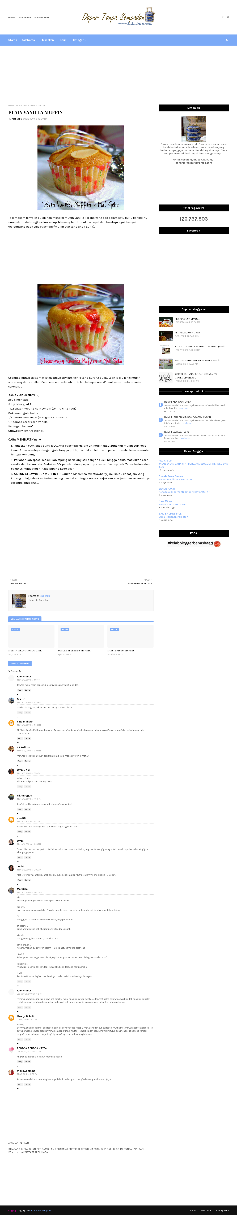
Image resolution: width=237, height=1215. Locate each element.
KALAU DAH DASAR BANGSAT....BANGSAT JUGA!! (200, 346)
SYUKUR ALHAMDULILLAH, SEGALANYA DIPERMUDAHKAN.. (196, 376)
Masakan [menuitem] (48, 40)
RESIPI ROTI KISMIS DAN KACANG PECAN (187, 417)
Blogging (12, 1210)
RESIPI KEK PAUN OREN (187, 332)
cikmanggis (24, 795)
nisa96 (21, 818)
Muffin (19, 105)
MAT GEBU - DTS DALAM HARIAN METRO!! (197, 360)
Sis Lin (21, 699)
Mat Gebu (17, 118)
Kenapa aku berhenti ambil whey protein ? (184, 491)
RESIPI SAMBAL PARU (176, 432)
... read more (183, 408)
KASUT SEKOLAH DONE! (172, 504)
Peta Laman (25, 17)
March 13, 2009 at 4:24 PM (29, 702)
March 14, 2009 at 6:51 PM (28, 821)
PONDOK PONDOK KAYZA (32, 1048)
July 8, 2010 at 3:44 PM (27, 1019)
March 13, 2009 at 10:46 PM (29, 799)
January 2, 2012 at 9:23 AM (29, 1052)
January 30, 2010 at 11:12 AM (29, 994)
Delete (27, 690)
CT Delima (23, 747)
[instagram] (227, 17)
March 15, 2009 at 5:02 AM (29, 870)
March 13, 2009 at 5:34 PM (29, 751)
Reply (20, 690)
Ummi (20, 840)
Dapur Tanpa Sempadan (40, 1210)
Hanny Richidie (26, 1016)
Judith (20, 866)
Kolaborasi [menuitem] (29, 40)
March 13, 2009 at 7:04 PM (28, 773)
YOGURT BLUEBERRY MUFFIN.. (74, 650)
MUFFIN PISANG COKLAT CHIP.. (25, 650)
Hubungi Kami (42, 17)
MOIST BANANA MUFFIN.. (121, 650)
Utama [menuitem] (12, 40)
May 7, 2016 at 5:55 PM (27, 1074)
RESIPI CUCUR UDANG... (187, 318)
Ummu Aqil (23, 770)
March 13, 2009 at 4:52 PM (29, 725)
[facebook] (222, 17)
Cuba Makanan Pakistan (173, 516)
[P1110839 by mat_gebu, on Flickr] (80, 209)
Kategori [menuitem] (78, 40)
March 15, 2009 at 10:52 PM (29, 892)
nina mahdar (25, 721)
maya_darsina (26, 1070)
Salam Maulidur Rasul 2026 (176, 479)
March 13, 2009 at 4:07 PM (28, 680)
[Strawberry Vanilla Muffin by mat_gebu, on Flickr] (81, 367)
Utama (11, 17)
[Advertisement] (118, 75)
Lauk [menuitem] (63, 40)
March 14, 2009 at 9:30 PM (29, 844)
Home (11, 105)
